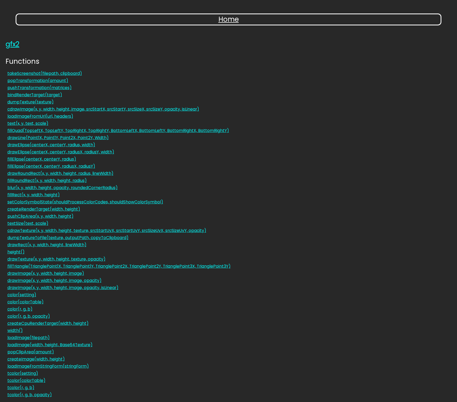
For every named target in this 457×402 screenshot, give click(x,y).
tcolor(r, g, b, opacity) (29, 395)
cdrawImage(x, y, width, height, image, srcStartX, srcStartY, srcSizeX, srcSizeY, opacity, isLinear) (103, 109)
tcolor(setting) (22, 373)
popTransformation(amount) (37, 80)
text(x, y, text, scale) (27, 123)
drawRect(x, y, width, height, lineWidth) (46, 245)
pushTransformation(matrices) (39, 87)
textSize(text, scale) (27, 223)
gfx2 (12, 44)
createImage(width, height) (36, 359)
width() (15, 330)
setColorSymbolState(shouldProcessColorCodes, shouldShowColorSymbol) (85, 202)
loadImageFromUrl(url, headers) (40, 116)
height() (16, 252)
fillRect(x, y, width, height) (33, 195)
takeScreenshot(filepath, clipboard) (44, 73)
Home (228, 19)
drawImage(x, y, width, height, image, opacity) (54, 280)
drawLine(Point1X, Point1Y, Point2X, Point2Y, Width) (58, 137)
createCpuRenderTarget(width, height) (48, 323)
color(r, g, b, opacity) (28, 316)
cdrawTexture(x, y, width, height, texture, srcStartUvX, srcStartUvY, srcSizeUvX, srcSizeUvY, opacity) (106, 230)
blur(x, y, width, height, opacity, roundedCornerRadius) (62, 187)
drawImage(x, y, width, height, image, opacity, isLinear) (62, 287)
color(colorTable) (25, 302)
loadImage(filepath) (28, 337)
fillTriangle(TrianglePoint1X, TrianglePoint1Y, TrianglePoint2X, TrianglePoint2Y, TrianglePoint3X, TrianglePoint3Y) (119, 266)
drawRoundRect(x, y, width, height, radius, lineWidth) (60, 173)
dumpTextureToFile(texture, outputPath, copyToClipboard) (68, 237)
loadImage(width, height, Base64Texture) (50, 345)
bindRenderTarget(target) (34, 95)
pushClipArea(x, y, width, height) (40, 216)
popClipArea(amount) (30, 352)
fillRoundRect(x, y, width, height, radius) (47, 180)
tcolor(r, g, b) (20, 387)
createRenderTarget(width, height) (43, 209)
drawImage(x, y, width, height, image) (45, 273)
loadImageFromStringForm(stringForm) (48, 366)
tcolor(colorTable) (26, 380)
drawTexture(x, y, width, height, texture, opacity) (56, 259)
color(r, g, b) (20, 309)
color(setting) (21, 295)
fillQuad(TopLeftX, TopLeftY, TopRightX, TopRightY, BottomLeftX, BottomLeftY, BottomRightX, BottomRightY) (118, 130)
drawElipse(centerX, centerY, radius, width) (51, 145)
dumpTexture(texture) (30, 102)
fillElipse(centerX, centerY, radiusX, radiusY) (51, 166)
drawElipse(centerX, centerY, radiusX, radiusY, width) (60, 152)
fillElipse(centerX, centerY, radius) (41, 159)
